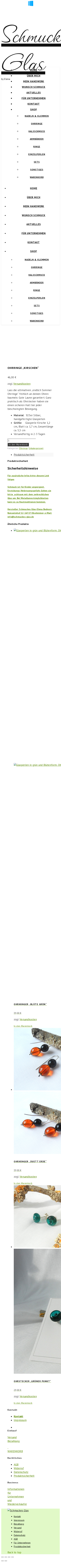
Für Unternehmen (34, 98)
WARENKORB (15, 1451)
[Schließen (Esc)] (12, 1557)
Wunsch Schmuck (33, 86)
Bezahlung (14, 1441)
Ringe (36, 146)
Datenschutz (21, 1472)
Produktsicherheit (24, 1476)
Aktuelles (33, 92)
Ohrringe (36, 123)
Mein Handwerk (33, 81)
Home (33, 70)
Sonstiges (36, 169)
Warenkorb (36, 177)
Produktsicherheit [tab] (24, 454)
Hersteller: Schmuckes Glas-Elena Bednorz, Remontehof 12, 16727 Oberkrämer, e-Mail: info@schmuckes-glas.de (30, 513)
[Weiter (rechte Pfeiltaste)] (6, 1560)
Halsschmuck (36, 131)
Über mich (33, 75)
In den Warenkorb (18, 444)
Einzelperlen (36, 154)
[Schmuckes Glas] (18, 1510)
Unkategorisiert (36, 448)
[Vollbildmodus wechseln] (6, 1557)
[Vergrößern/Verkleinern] (2, 1557)
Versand (12, 1437)
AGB (16, 1464)
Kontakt (34, 103)
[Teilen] (9, 1557)
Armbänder (37, 139)
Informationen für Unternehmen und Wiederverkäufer (17, 1496)
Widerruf (19, 1468)
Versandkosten (21, 383)
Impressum (20, 1420)
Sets (37, 162)
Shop (33, 109)
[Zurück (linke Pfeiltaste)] (2, 1560)
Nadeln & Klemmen (37, 116)
